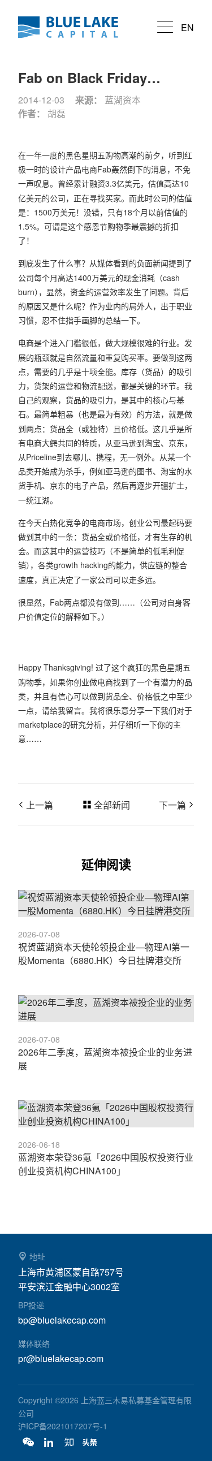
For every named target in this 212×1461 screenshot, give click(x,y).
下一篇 (172, 804)
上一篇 (39, 804)
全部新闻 (112, 804)
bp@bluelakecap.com (62, 1319)
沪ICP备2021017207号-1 (62, 1426)
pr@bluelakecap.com (60, 1358)
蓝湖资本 (74, 27)
